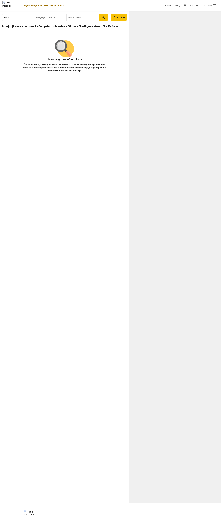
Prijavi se (194, 5)
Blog (177, 5)
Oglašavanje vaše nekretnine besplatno (44, 5)
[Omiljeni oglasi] (185, 5)
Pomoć (168, 5)
